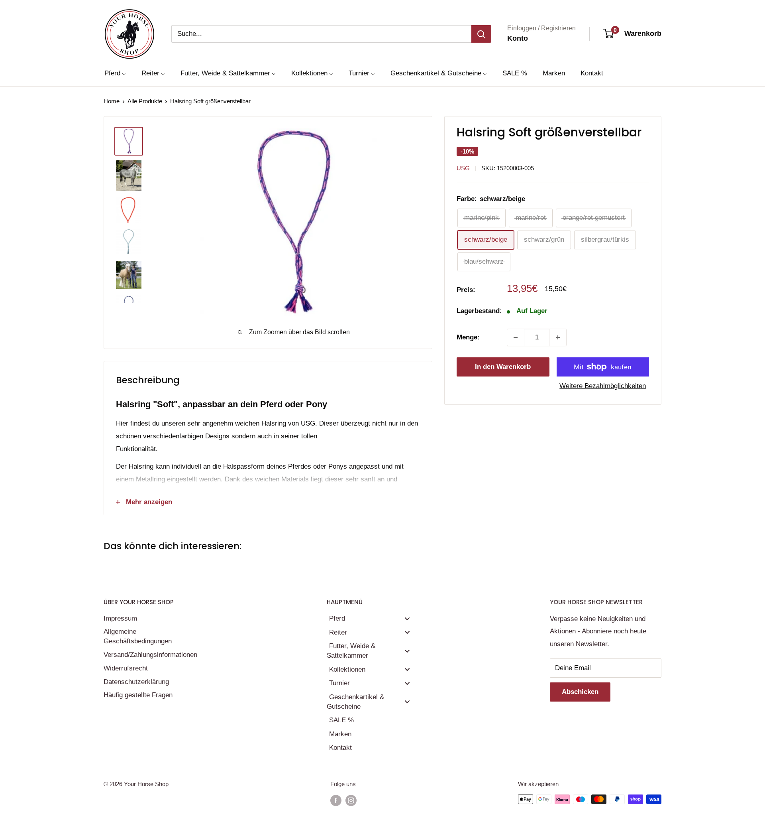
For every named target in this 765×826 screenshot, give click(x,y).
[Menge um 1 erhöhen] (557, 337)
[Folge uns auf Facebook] (335, 800)
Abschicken (580, 692)
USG (463, 168)
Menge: (468, 337)
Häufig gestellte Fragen (138, 695)
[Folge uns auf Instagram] (351, 800)
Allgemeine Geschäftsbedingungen (138, 636)
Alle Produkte (145, 101)
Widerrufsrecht (126, 668)
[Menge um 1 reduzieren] (515, 337)
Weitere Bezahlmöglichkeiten (602, 386)
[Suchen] (481, 34)
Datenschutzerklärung (136, 682)
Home (112, 101)
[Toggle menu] (407, 618)
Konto (517, 38)
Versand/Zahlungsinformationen (149, 654)
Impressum (120, 618)
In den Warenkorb (503, 367)
